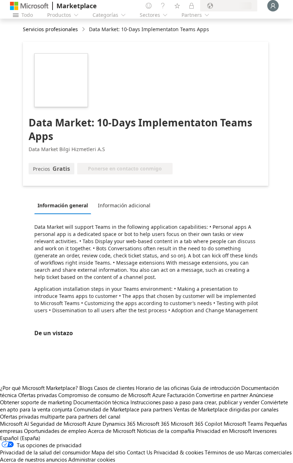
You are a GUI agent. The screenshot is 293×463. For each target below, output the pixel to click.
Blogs (86, 387)
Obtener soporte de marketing (36, 402)
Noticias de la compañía (165, 430)
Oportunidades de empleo (55, 430)
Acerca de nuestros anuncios (33, 459)
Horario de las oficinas (162, 387)
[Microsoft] (29, 6)
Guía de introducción (215, 387)
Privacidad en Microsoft (224, 430)
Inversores (265, 430)
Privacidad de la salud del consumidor (45, 452)
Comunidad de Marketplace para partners (123, 409)
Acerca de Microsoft (111, 430)
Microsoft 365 (153, 423)
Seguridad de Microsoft (58, 423)
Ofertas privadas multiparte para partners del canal (60, 416)
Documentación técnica (101, 402)
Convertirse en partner (222, 395)
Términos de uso (224, 452)
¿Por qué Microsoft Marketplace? (39, 387)
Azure (94, 423)
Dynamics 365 (119, 423)
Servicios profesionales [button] (50, 29)
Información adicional (124, 205)
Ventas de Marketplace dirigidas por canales (226, 409)
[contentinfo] (84, 29)
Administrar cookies (91, 459)
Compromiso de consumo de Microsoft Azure (112, 395)
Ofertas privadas (37, 395)
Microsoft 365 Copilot (196, 423)
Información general (63, 205)
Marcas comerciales (268, 452)
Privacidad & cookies (178, 452)
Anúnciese (261, 395)
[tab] (64, 205)
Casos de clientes (114, 387)
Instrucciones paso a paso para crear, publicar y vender (194, 402)
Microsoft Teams (243, 423)
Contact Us (139, 452)
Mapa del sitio (108, 452)
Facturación (180, 395)
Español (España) (20, 438)
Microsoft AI (14, 423)
